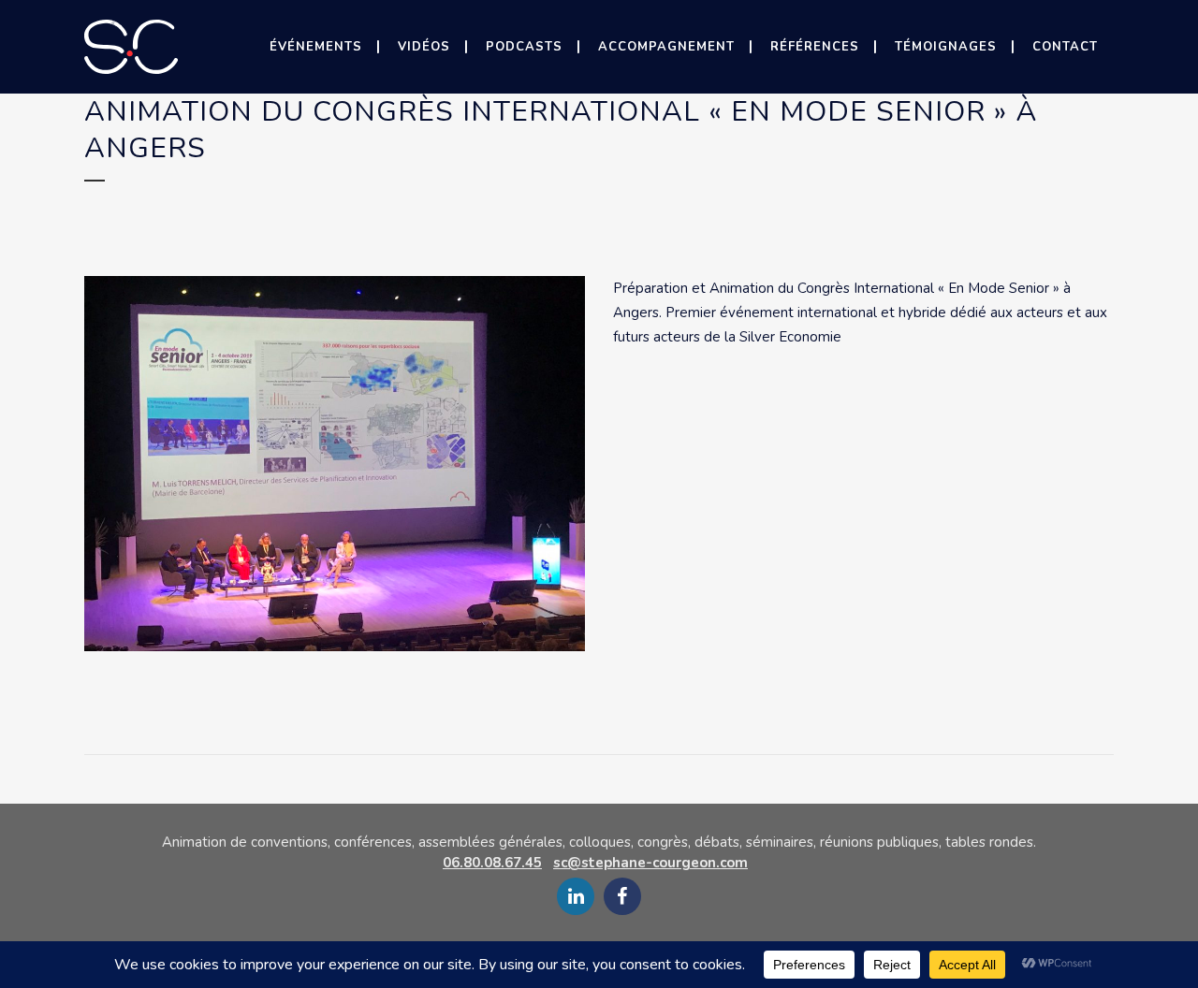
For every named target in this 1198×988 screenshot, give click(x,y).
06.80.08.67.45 (492, 862)
